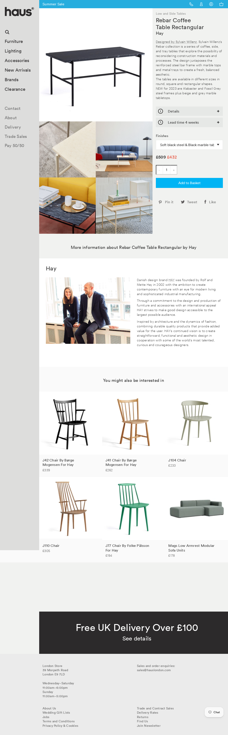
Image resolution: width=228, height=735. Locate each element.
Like (212, 202)
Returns (142, 717)
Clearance (15, 89)
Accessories (17, 60)
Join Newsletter (149, 726)
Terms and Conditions (59, 721)
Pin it (169, 202)
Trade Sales (16, 136)
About (11, 117)
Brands (12, 79)
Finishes (162, 136)
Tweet (192, 202)
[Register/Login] (201, 4)
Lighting (13, 51)
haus (6, 21)
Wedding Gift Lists (56, 713)
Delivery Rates (147, 713)
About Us (49, 708)
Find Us (142, 721)
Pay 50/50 (14, 145)
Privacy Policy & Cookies (60, 726)
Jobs (46, 717)
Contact (13, 108)
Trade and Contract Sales (155, 708)
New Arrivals (18, 70)
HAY (172, 280)
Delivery (13, 127)
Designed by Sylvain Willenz (176, 41)
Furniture (14, 41)
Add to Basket (189, 183)
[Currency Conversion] (211, 4)
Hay (160, 33)
